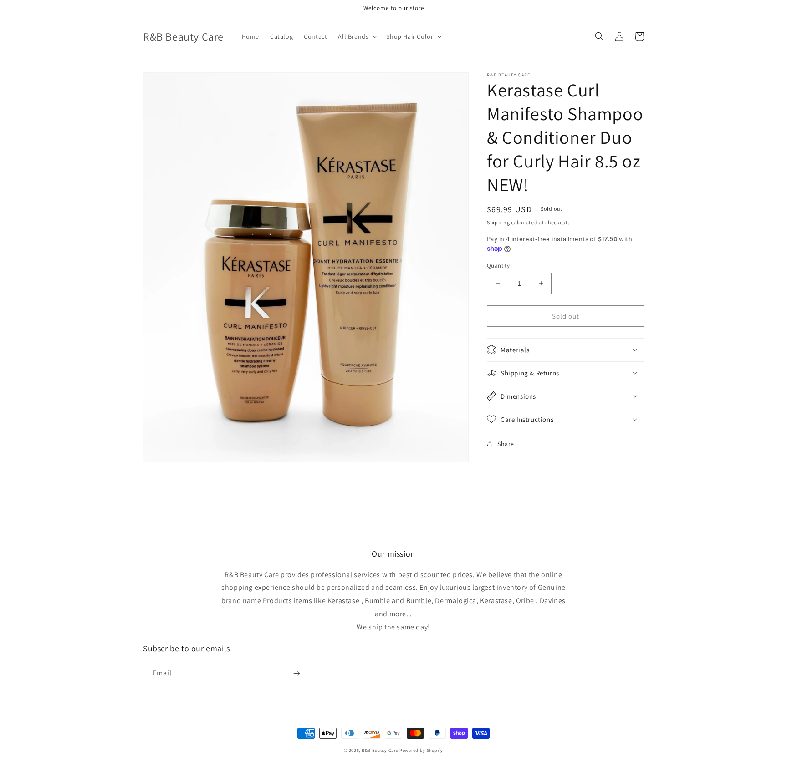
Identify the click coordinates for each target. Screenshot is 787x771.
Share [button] (505, 443)
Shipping (498, 222)
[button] (356, 36)
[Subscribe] (296, 673)
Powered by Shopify (421, 750)
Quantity (498, 265)
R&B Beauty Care (380, 750)
